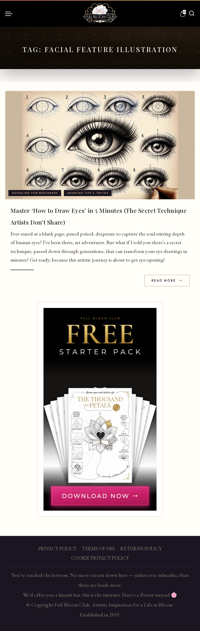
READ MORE (164, 280)
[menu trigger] (10, 14)
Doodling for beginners (35, 193)
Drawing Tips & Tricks (87, 193)
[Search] (192, 14)
